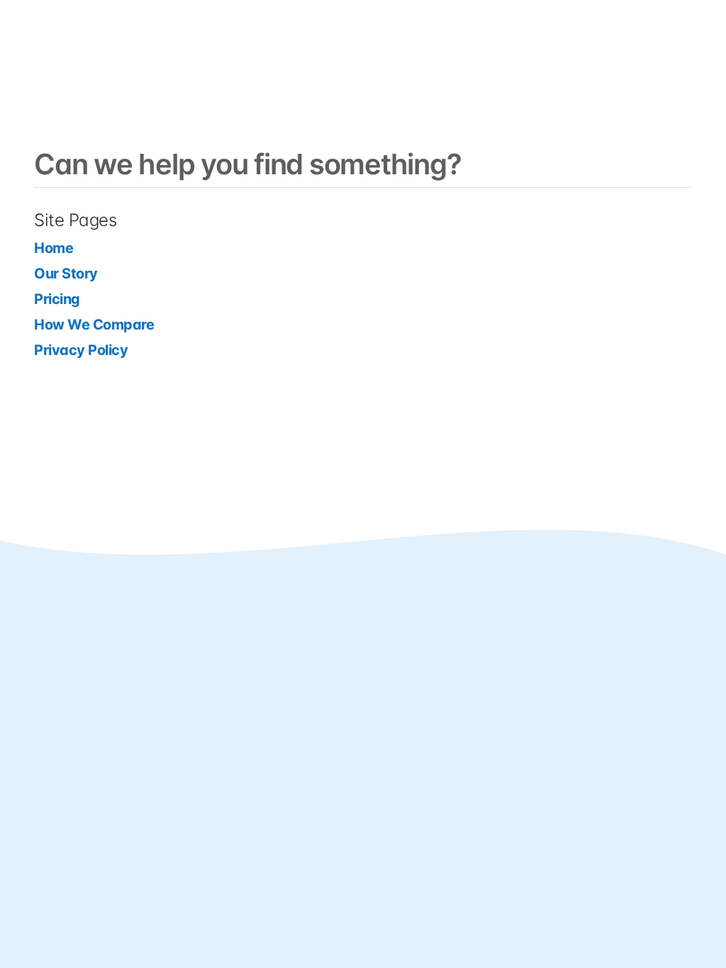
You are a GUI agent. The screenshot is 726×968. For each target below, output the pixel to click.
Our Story (66, 273)
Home (53, 248)
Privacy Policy (81, 350)
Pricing (57, 299)
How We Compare (94, 324)
